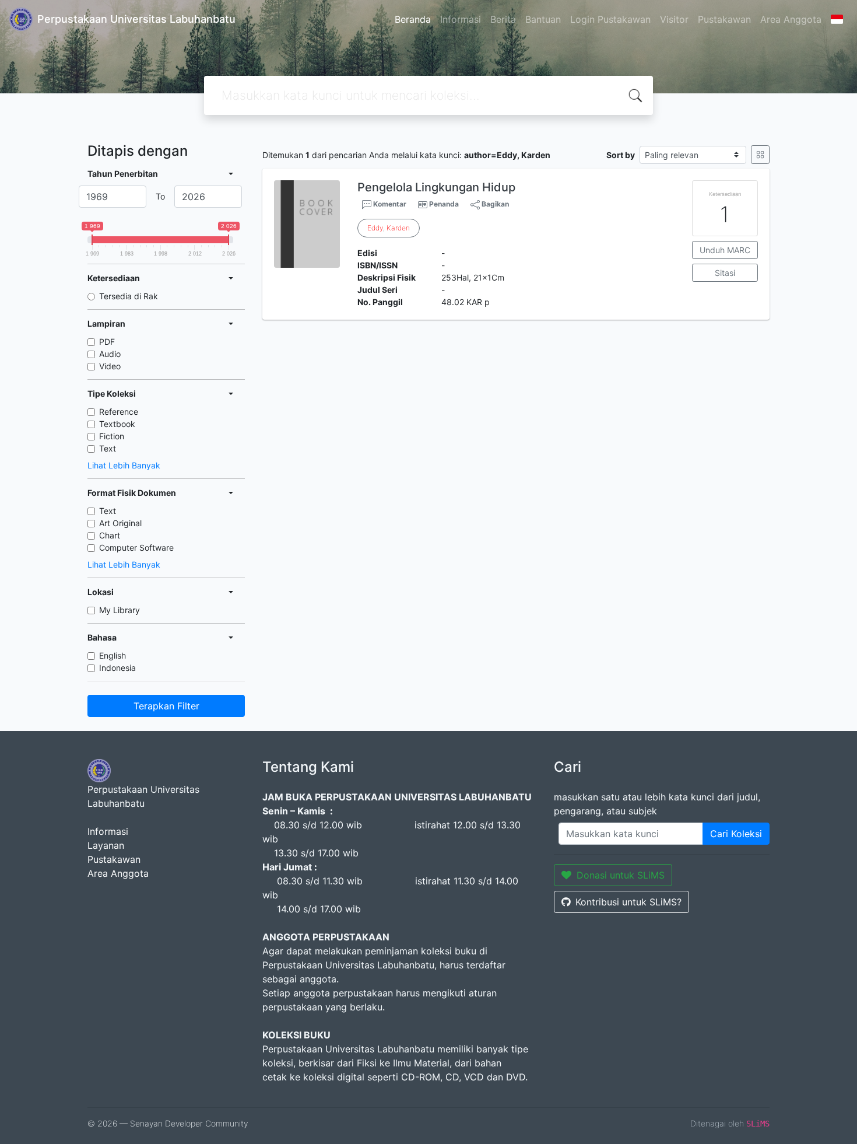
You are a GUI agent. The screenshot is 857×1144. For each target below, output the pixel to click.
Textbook (117, 424)
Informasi (460, 19)
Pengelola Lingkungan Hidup (436, 187)
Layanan (105, 845)
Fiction (111, 436)
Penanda (444, 204)
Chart (109, 535)
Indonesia (117, 668)
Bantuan (543, 19)
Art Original (120, 523)
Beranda (413, 19)
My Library (119, 610)
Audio (110, 354)
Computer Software (136, 547)
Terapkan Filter (166, 706)
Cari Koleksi (736, 833)
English (112, 655)
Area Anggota (790, 19)
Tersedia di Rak (128, 296)
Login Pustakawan (610, 19)
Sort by (620, 155)
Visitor (674, 19)
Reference (118, 412)
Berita (503, 19)
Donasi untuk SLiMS (621, 875)
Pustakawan (724, 19)
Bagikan (494, 204)
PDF (107, 342)
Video (110, 366)
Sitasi (725, 273)
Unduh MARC (725, 250)
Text (107, 448)
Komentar (388, 204)
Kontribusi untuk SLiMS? (628, 902)
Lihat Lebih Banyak (123, 465)
